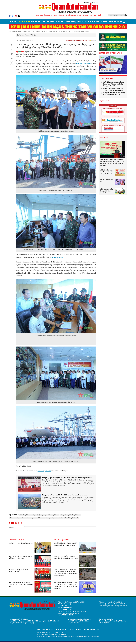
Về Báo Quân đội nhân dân (45, 629)
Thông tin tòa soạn (60, 629)
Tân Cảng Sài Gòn (57, 257)
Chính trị (14, 22)
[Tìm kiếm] (126, 15)
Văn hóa (73, 22)
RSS (97, 629)
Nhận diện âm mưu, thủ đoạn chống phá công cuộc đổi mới (106, 172)
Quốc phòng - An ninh (24, 22)
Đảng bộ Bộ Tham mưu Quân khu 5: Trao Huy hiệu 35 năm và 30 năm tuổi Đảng (21, 584)
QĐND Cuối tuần (59, 15)
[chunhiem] (113, 47)
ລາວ (95, 15)
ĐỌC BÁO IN (48, 15)
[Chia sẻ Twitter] (11, 49)
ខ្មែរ (99, 15)
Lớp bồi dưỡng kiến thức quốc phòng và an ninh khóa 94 (27, 518)
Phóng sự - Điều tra (81, 22)
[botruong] (113, 37)
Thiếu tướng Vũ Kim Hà (71, 518)
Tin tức (33, 35)
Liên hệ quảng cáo (89, 629)
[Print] (11, 58)
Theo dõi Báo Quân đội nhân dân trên (76, 40)
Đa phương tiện (35, 22)
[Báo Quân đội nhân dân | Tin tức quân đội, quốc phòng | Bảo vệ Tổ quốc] (68, 7)
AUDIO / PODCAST (108, 78)
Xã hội (68, 22)
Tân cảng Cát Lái (53, 515)
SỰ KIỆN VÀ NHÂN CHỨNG (73, 15)
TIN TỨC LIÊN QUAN (17, 540)
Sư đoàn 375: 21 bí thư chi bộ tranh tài (21, 543)
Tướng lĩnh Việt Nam (93, 22)
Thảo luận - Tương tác (75, 629)
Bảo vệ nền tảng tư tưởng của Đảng (50, 22)
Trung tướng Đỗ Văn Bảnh (54, 518)
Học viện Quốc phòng (83, 64)
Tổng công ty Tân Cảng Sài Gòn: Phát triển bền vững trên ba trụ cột (65, 495)
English (85, 15)
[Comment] (11, 54)
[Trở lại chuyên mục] (11, 63)
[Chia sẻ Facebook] (11, 44)
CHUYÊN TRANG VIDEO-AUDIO (110, 53)
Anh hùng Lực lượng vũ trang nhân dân (111, 22)
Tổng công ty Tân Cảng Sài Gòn (70, 515)
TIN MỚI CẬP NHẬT (61, 540)
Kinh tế (63, 22)
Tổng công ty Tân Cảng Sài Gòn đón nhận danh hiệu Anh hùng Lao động (66, 478)
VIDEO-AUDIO (39, 15)
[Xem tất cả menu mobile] (124, 22)
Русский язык (68, 17)
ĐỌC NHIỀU (104, 137)
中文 (91, 15)
